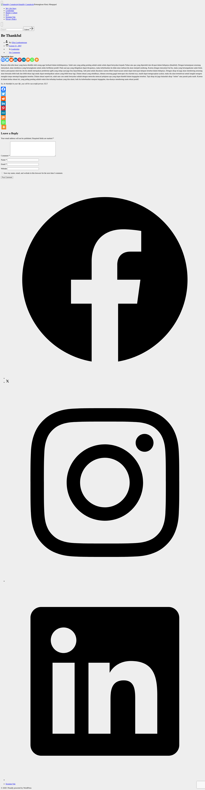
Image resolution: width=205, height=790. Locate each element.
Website (4, 169)
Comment (5, 156)
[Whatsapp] (32, 60)
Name (4, 160)
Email (4, 164)
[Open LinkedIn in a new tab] (105, 780)
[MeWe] (24, 60)
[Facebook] (3, 60)
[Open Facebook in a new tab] (105, 378)
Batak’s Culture (11, 13)
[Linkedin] (15, 60)
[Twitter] (7, 60)
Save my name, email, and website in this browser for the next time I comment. (33, 173)
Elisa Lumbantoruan (19, 43)
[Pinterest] (20, 60)
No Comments (14, 52)
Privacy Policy (11, 19)
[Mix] (28, 60)
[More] (36, 60)
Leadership (10, 11)
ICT (7, 15)
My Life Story (11, 8)
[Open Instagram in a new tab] (105, 581)
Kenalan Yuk (10, 17)
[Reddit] (11, 60)
